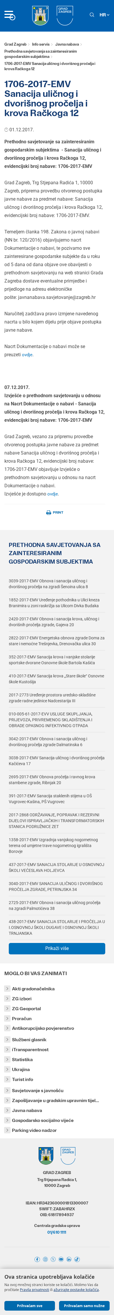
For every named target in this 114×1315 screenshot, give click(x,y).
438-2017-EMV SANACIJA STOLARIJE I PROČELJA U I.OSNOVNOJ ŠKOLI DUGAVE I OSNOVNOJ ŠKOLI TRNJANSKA (57, 927)
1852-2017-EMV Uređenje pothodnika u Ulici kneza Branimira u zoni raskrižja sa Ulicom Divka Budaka (54, 603)
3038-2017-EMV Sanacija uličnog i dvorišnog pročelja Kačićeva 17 (57, 760)
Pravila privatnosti (34, 1289)
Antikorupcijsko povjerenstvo (43, 1028)
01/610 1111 (56, 1232)
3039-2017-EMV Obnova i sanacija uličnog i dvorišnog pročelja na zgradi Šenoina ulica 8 (48, 584)
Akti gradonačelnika (33, 988)
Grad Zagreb (15, 44)
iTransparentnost (30, 1049)
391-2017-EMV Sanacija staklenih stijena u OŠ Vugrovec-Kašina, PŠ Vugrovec (50, 799)
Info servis (41, 44)
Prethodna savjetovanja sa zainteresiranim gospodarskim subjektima (40, 54)
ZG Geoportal (26, 1008)
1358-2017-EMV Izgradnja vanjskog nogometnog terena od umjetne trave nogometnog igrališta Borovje (53, 845)
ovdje (27, 354)
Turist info (22, 1079)
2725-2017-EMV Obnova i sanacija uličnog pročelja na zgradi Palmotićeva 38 (55, 905)
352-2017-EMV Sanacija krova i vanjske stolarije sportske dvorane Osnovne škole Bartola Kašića (52, 660)
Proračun (22, 1018)
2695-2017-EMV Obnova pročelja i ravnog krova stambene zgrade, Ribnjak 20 (52, 779)
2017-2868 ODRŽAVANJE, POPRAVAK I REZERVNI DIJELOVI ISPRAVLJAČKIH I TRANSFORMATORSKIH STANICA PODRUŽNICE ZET (56, 821)
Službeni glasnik (29, 1039)
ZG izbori (22, 998)
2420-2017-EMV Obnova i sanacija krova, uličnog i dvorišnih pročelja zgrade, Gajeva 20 (54, 622)
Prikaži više (57, 948)
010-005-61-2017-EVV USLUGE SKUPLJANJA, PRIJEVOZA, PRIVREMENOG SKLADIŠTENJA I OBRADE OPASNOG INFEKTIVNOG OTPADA (50, 720)
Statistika (22, 1059)
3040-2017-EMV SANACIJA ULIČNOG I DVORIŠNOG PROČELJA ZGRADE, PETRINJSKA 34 (56, 886)
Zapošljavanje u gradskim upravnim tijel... (55, 1100)
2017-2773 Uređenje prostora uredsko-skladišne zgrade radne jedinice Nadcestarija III (52, 698)
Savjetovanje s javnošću (37, 1090)
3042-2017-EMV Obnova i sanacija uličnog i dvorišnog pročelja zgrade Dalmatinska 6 (48, 741)
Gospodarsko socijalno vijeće (43, 1120)
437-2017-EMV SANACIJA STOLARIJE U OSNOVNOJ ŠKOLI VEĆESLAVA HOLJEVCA (56, 867)
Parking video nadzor (34, 1130)
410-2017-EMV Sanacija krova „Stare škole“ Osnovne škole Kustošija (56, 679)
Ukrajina (21, 1069)
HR (103, 14)
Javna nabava (67, 44)
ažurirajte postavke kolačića (76, 1289)
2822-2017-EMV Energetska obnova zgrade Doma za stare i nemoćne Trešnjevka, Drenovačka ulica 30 (57, 641)
